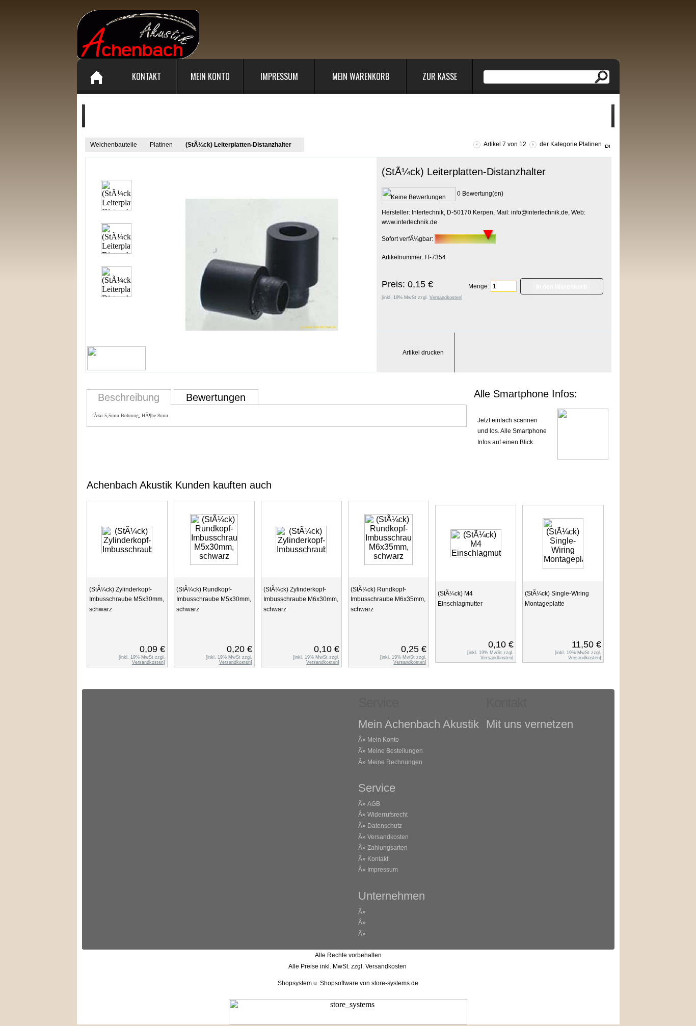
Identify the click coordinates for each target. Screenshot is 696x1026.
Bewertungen (216, 397)
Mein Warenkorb (360, 76)
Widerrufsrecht (387, 814)
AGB (373, 803)
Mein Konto (210, 76)
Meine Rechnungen (394, 762)
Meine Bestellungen (395, 750)
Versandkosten (388, 837)
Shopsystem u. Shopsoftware (318, 983)
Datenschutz (384, 825)
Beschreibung (128, 397)
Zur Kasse (439, 76)
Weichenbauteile (113, 144)
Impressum (279, 76)
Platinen (161, 144)
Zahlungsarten (387, 847)
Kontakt (146, 76)
